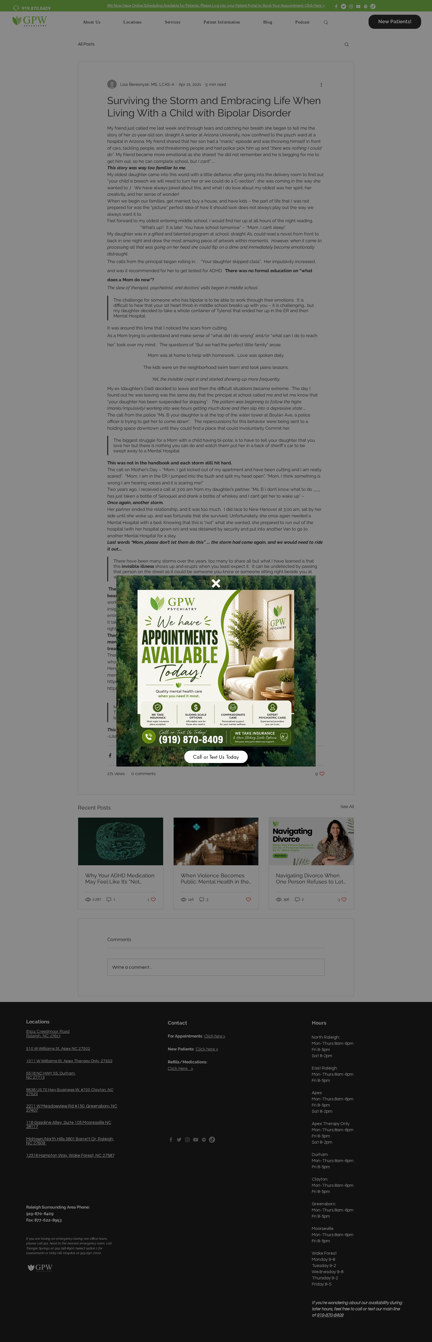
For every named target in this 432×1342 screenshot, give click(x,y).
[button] (216, 583)
